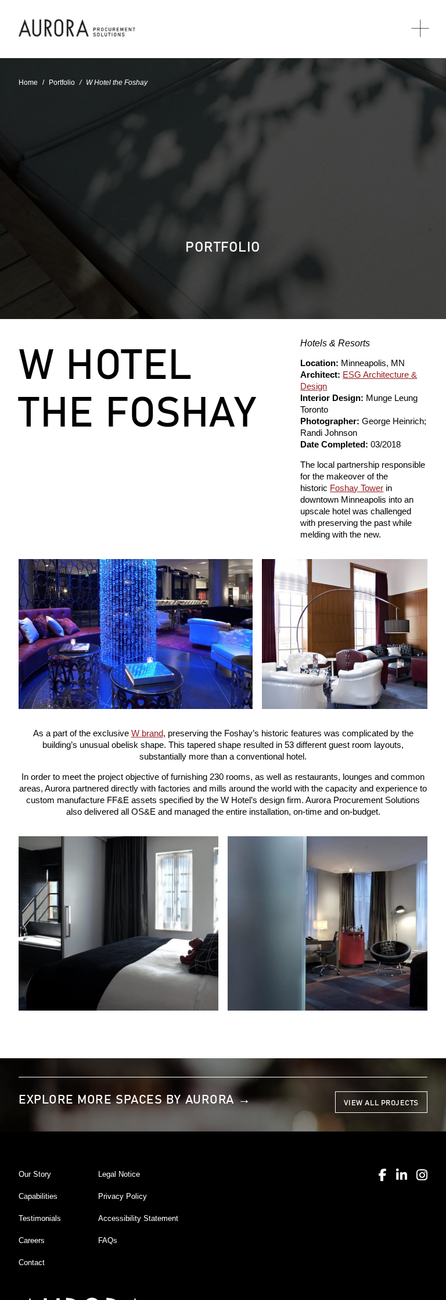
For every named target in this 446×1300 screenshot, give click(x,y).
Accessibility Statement (138, 1218)
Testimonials (40, 1218)
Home (28, 82)
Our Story (35, 1174)
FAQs (107, 1240)
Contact (32, 1262)
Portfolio (62, 82)
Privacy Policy (122, 1196)
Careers (32, 1240)
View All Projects (381, 1102)
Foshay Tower (356, 488)
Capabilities (38, 1196)
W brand (147, 733)
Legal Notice (119, 1174)
